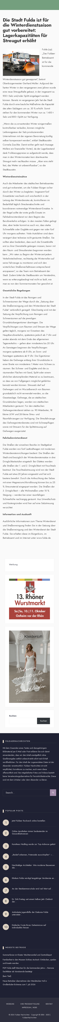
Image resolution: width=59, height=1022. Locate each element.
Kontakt (49, 1004)
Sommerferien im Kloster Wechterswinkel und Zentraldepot (27, 955)
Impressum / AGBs (29, 1007)
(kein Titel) (7, 976)
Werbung (10, 1004)
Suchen (12, 715)
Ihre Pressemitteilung (30, 1004)
